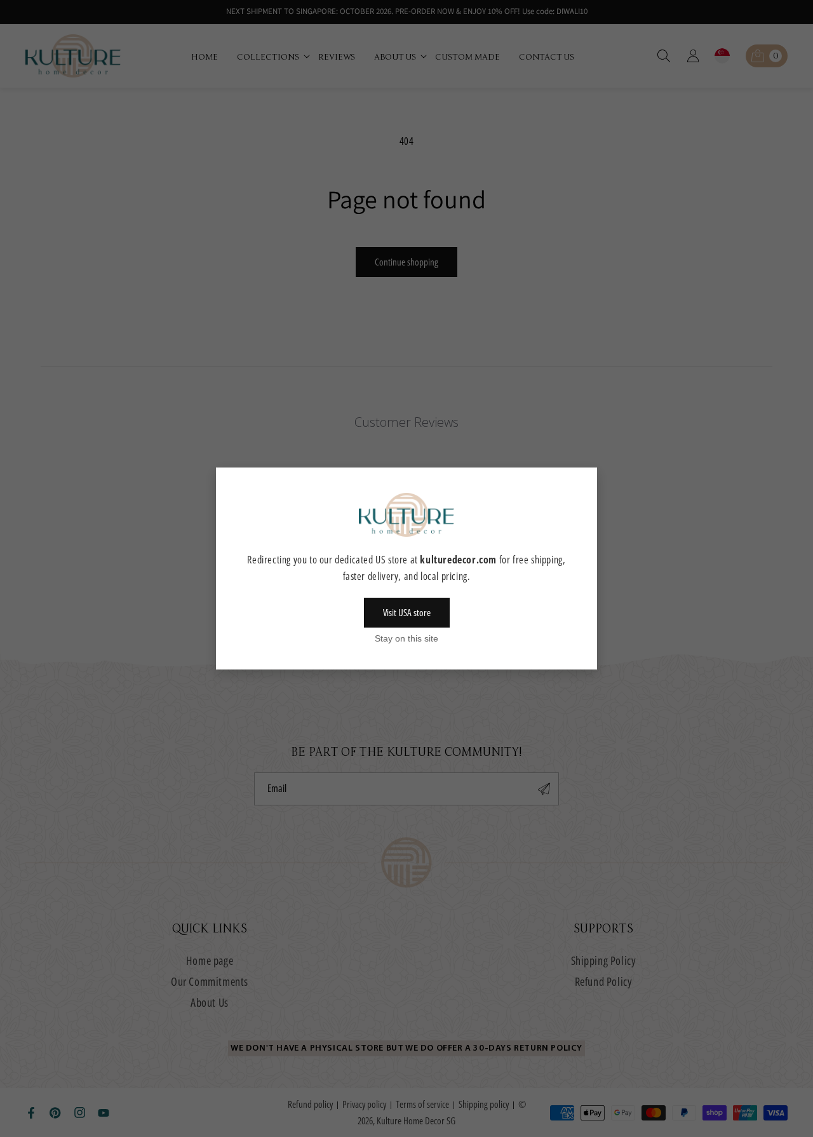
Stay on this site (406, 638)
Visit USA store (407, 612)
